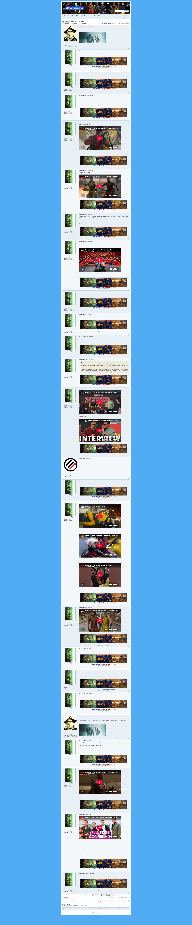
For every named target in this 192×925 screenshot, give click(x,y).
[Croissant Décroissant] (111, 895)
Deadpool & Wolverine (98, 15)
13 (124, 23)
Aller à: (94, 900)
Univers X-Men (90, 15)
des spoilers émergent (85, 217)
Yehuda (82, 26)
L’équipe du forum (95, 908)
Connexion (127, 17)
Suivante (127, 895)
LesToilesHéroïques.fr (68, 15)
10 (119, 23)
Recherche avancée (125, 12)
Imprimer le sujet (125, 15)
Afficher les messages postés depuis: (84, 895)
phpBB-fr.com (98, 912)
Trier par (99, 895)
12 (122, 23)
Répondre (64, 22)
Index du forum (77, 15)
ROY (81, 458)
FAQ (116, 17)
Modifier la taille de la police (128, 15)
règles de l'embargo (114, 742)
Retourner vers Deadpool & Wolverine (70, 900)
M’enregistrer (121, 17)
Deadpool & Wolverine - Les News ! (74, 21)
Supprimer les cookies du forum (105, 908)
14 (126, 23)
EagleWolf (83, 50)
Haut (128, 48)
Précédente (65, 895)
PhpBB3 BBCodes (99, 911)
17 (128, 23)
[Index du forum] (63, 3)
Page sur (110, 23)
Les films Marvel (84, 15)
